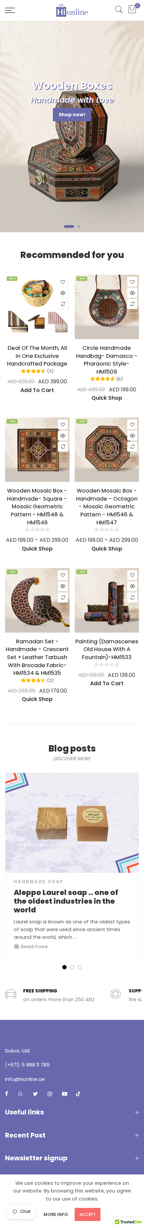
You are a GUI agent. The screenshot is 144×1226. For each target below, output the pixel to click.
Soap (56, 882)
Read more (34, 946)
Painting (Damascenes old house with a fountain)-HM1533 (106, 649)
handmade (30, 882)
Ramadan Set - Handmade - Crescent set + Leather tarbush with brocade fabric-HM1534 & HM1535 (37, 657)
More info (56, 1214)
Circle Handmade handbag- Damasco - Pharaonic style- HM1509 (107, 360)
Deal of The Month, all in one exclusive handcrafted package (37, 356)
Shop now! (72, 114)
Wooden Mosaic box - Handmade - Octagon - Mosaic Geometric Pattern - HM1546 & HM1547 (107, 506)
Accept (87, 1214)
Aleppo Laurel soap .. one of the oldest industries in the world (66, 901)
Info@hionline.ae (25, 1079)
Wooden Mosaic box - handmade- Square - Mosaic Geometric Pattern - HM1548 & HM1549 (37, 506)
